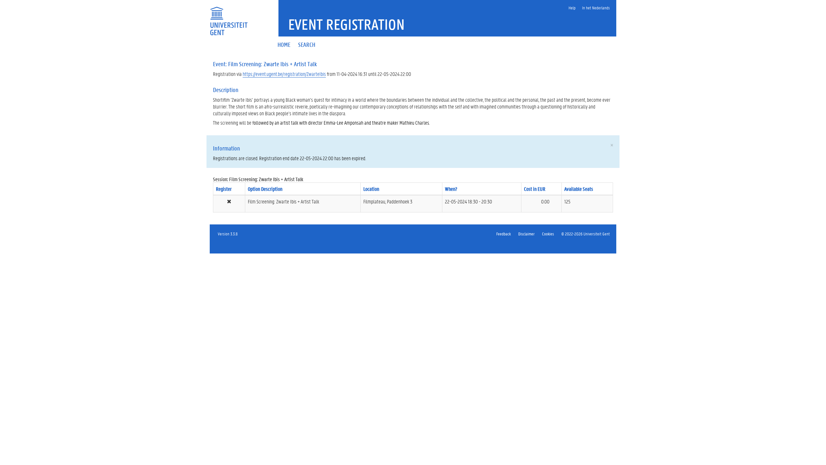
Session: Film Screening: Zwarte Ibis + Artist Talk (258, 179)
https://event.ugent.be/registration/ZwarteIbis (284, 73)
